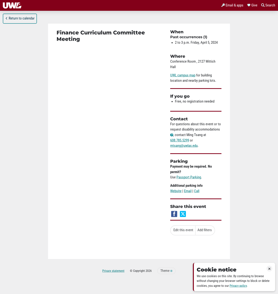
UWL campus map (182, 75)
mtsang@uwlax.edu (184, 146)
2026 (149, 271)
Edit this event (183, 230)
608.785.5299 (179, 140)
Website (176, 191)
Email (188, 191)
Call (196, 191)
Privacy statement (113, 271)
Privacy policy (238, 286)
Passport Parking (188, 177)
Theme (165, 271)
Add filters (204, 230)
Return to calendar (22, 18)
